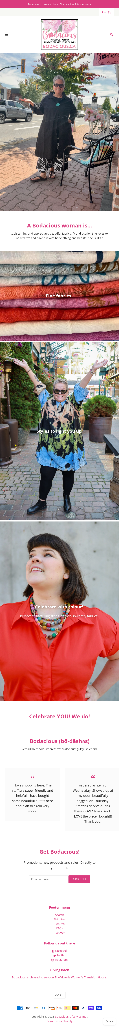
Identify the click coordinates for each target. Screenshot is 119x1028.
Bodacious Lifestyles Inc (70, 1016)
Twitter (61, 955)
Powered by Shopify (60, 1021)
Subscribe (79, 879)
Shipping (59, 919)
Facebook (60, 950)
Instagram (61, 959)
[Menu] (6, 34)
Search (59, 915)
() (106, 12)
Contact (59, 933)
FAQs (59, 928)
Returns (60, 924)
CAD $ (58, 995)
